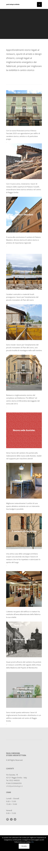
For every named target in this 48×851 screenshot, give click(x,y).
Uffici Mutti (24, 589)
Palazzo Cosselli (24, 161)
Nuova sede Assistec (24, 430)
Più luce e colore (24, 480)
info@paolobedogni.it (14, 786)
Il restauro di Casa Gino (24, 531)
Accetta (24, 846)
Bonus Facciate (24, 108)
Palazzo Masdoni (24, 214)
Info (32, 842)
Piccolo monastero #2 (24, 271)
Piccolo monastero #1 (24, 322)
